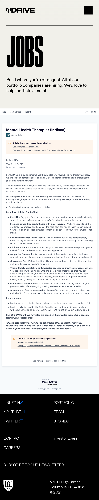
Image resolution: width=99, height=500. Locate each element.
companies (15, 112)
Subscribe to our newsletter (33, 464)
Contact (12, 438)
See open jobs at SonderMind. (26, 147)
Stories (61, 421)
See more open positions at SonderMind (49, 361)
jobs (4, 112)
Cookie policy (56, 389)
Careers (11, 447)
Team (58, 411)
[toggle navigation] (88, 10)
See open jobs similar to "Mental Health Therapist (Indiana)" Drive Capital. (44, 150)
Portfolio (63, 402)
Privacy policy (43, 389)
